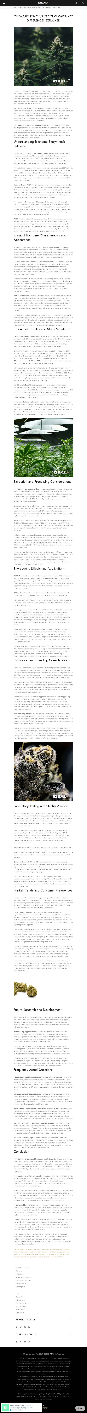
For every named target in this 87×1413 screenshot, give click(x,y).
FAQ (17, 1294)
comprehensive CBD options (41, 1236)
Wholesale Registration (24, 1277)
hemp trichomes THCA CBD (46, 1252)
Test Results (20, 1274)
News (20, 7)
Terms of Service (21, 1283)
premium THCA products (40, 1234)
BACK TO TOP (43, 1408)
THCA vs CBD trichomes (36, 1257)
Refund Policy (20, 1309)
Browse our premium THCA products (32, 922)
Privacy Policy (20, 1300)
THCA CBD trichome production (52, 1254)
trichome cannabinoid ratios (53, 1257)
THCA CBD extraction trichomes (31, 1254)
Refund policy (20, 1287)
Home (15, 7)
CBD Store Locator (22, 1268)
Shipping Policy (21, 1306)
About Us (19, 1297)
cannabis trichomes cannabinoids (52, 1250)
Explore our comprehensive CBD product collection (44, 939)
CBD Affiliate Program (23, 1280)
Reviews (19, 1271)
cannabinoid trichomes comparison (28, 1250)
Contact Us (20, 1313)
